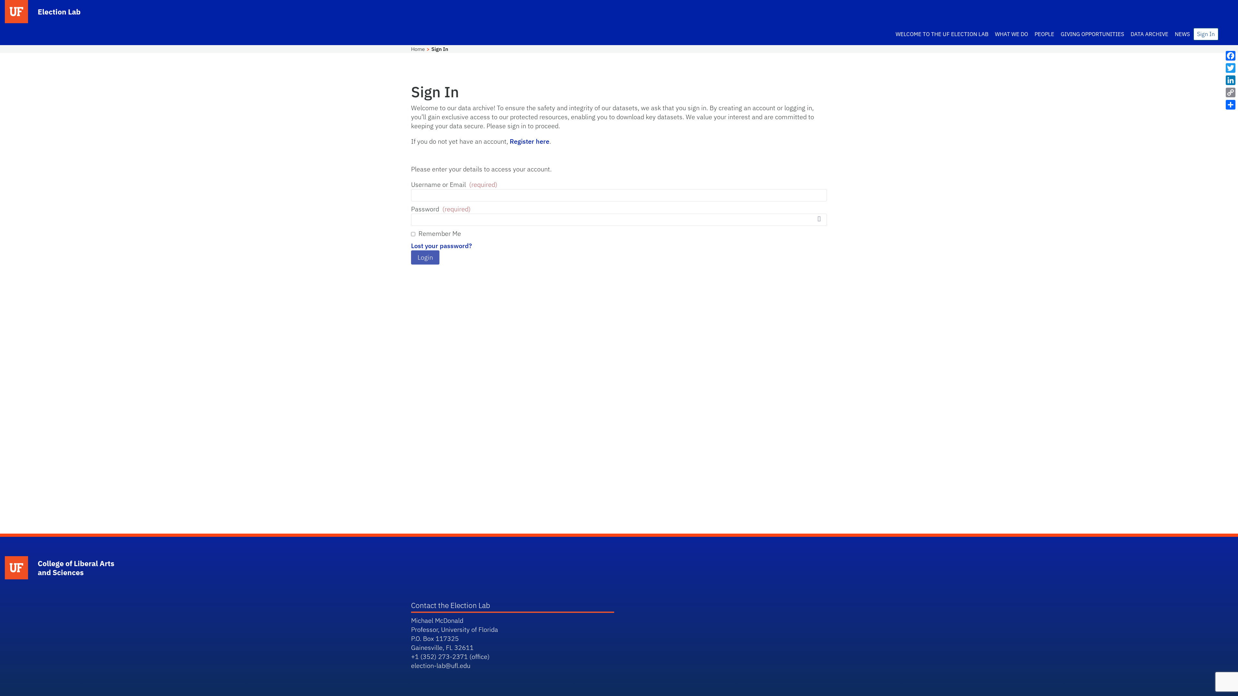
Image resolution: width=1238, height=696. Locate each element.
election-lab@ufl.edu (440, 665)
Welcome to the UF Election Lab (942, 34)
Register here (529, 141)
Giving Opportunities (1092, 34)
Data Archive (1149, 34)
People (1044, 34)
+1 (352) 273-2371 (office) (450, 656)
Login (425, 257)
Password (441, 209)
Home (418, 49)
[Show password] (819, 219)
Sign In (1206, 34)
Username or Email (454, 184)
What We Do (1011, 34)
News (1182, 34)
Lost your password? (441, 245)
